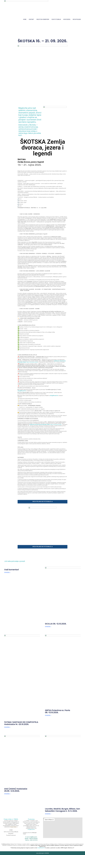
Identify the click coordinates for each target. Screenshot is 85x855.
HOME (24, 19)
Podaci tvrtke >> (14, 827)
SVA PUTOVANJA (56, 19)
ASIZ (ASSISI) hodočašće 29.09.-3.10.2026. (15, 790)
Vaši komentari (11, 569)
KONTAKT (31, 19)
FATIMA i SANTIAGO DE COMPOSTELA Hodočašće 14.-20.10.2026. (21, 723)
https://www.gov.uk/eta (32, 362)
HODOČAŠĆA (66, 19)
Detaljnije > (7, 572)
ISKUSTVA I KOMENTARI (43, 19)
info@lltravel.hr (31, 829)
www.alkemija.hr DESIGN (42, 853)
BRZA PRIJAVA (77, 19)
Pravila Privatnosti (11, 835)
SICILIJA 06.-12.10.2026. (55, 623)
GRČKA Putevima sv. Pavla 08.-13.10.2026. (57, 711)
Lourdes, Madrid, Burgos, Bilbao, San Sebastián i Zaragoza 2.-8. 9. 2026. (62, 810)
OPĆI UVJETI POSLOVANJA (11, 831)
